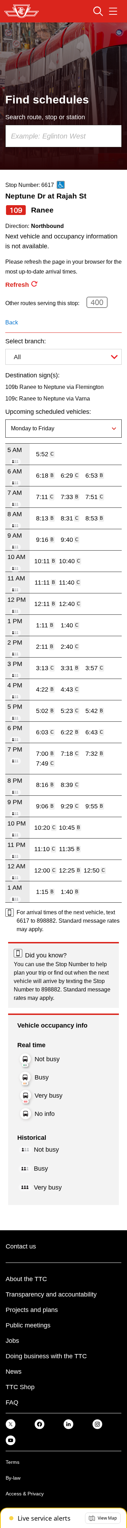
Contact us (21, 1246)
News (14, 1371)
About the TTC (26, 1279)
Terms (12, 1462)
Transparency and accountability (51, 1294)
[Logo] (21, 11)
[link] (11, 1424)
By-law (13, 1478)
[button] (103, 1518)
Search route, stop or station (45, 117)
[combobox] (63, 136)
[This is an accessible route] (61, 185)
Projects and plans (32, 1309)
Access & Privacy (25, 1493)
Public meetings (28, 1325)
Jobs (12, 1340)
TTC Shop (20, 1387)
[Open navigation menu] (113, 11)
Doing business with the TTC (46, 1356)
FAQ (12, 1402)
